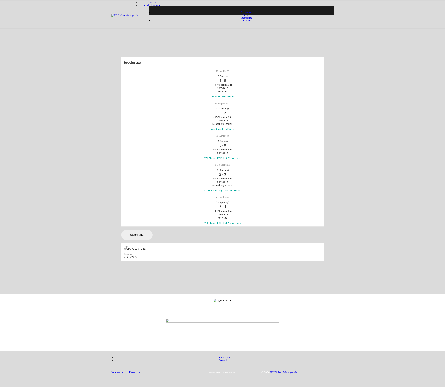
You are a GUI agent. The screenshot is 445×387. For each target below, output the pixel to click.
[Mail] (222, 316)
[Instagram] (222, 310)
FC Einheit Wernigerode (283, 372)
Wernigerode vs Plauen (222, 129)
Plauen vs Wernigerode (222, 96)
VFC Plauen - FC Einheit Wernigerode (222, 158)
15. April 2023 (222, 197)
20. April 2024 (222, 136)
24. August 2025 (223, 103)
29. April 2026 (222, 71)
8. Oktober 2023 (222, 165)
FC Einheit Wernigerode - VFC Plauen (222, 190)
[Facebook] (222, 313)
